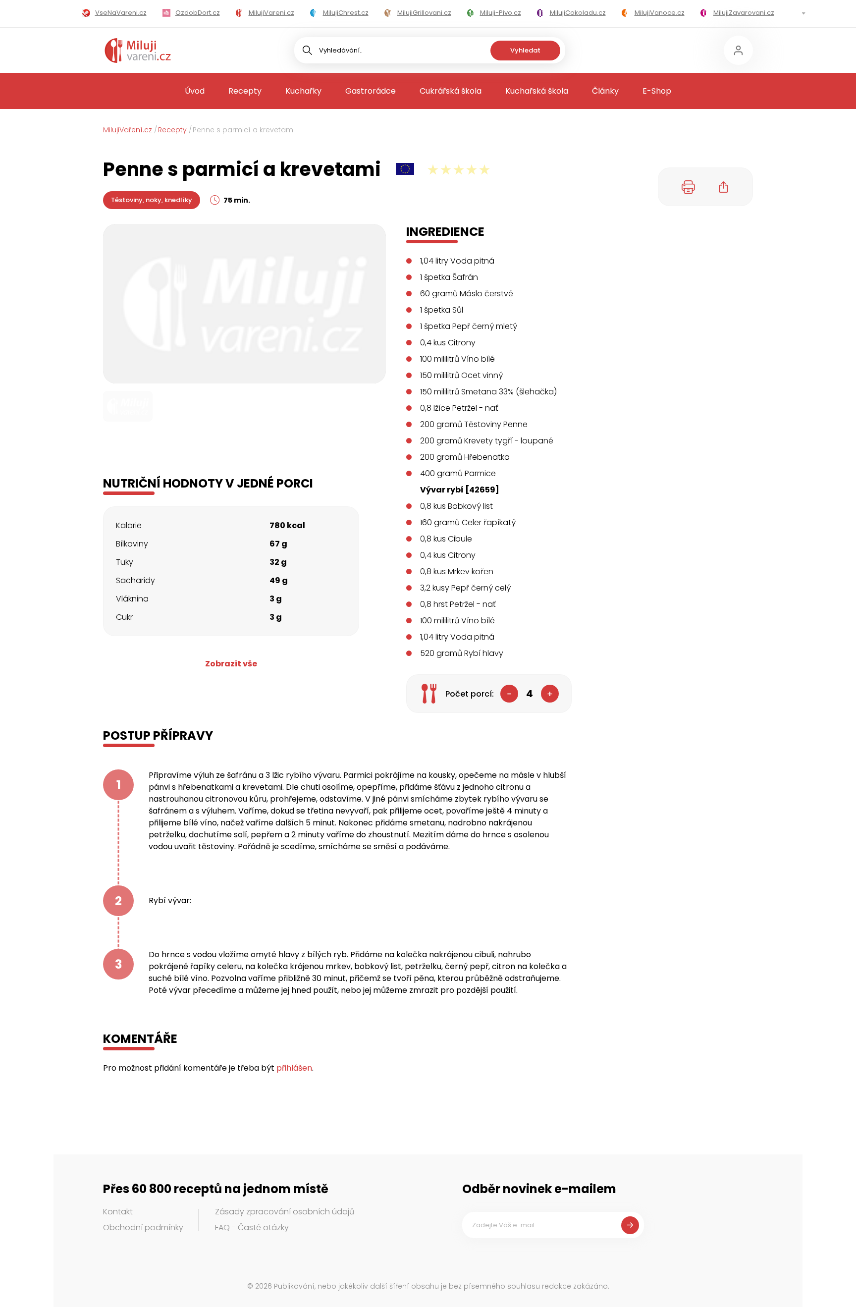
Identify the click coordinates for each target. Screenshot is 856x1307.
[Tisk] (688, 187)
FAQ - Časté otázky (252, 1227)
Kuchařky (303, 91)
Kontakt (118, 1211)
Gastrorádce (370, 91)
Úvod (195, 91)
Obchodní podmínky (143, 1227)
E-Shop (656, 91)
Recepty (245, 91)
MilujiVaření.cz (127, 130)
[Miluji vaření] (137, 50)
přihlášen (294, 1068)
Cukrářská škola (451, 91)
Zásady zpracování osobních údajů (284, 1211)
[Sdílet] (724, 187)
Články (605, 91)
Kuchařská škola (536, 91)
